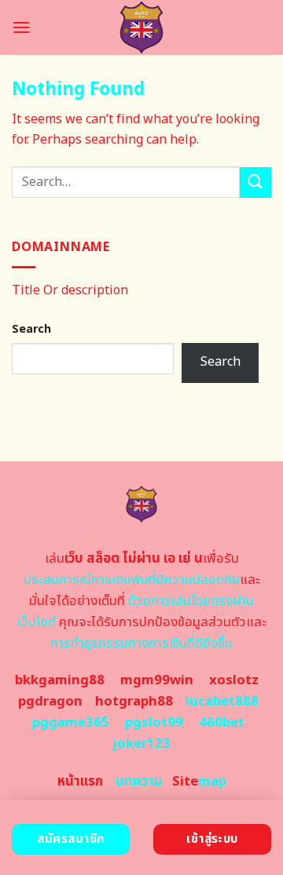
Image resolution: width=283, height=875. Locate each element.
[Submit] (255, 182)
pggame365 (70, 723)
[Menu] (21, 27)
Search (31, 329)
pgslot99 (154, 723)
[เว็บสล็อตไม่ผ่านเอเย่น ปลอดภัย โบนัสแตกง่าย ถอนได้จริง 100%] (142, 27)
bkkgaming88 (60, 680)
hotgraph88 (134, 701)
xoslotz (234, 680)
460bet (221, 723)
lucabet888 (222, 701)
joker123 (141, 744)
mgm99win (156, 680)
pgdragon (50, 701)
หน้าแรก (80, 781)
